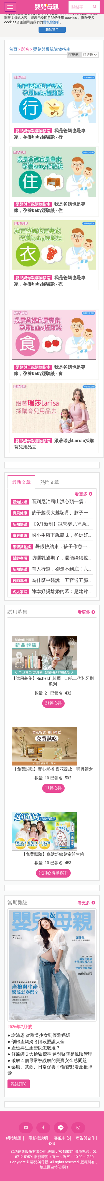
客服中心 (62, 1138)
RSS (51, 1143)
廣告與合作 (85, 1138)
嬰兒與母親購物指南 (51, 49)
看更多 (81, 494)
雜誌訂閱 (18, 1084)
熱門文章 (49, 482)
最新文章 (21, 482)
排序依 (73, 54)
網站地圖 (14, 1138)
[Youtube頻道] (26, 1127)
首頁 (13, 49)
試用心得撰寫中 (53, 872)
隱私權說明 (51, 22)
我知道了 (52, 30)
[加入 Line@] (61, 1127)
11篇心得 (53, 787)
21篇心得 (53, 703)
